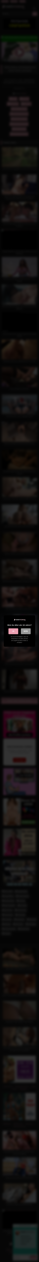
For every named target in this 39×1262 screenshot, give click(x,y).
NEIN (26, 631)
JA (13, 631)
